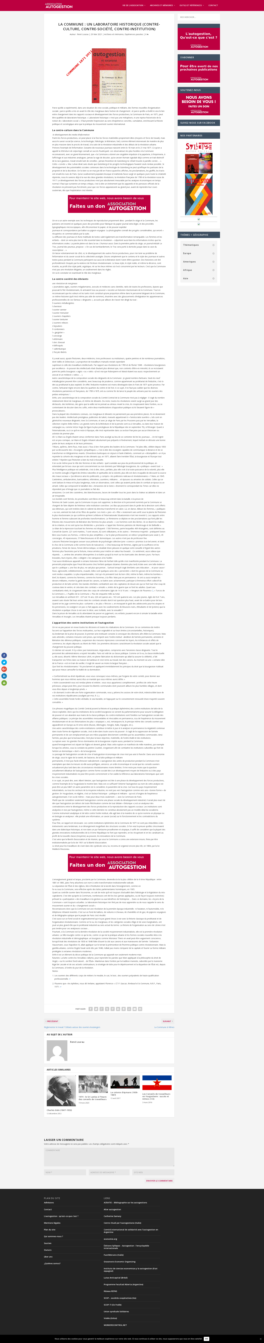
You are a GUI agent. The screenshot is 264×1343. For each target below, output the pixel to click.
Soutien (47, 1243)
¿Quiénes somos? (52, 1263)
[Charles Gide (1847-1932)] (61, 1090)
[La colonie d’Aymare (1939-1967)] (125, 1081)
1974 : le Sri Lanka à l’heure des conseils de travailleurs (93, 1098)
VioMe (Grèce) (110, 1318)
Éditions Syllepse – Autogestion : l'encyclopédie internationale (126, 1246)
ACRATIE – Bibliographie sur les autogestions (125, 1202)
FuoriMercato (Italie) (113, 1255)
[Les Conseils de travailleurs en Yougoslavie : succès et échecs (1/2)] (157, 1082)
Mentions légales (52, 1223)
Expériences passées (134, 34)
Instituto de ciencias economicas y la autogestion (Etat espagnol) (130, 1269)
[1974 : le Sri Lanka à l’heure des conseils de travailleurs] (93, 1084)
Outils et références (191, 5)
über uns (48, 1256)
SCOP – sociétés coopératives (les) (120, 1298)
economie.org (110, 1239)
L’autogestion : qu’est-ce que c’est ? (61, 1216)
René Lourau (83, 34)
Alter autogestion (112, 1209)
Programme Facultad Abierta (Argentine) (123, 1284)
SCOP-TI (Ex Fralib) (112, 1304)
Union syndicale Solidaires (116, 1311)
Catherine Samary (112, 1216)
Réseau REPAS (110, 1291)
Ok (206, 1339)
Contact (213, 5)
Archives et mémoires (161, 5)
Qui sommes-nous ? (53, 1236)
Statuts (47, 1250)
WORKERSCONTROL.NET (115, 1325)
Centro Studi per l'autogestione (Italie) (122, 1223)
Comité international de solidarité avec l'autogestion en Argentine (131, 1230)
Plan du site (49, 1229)
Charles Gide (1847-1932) (59, 1110)
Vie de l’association (133, 5)
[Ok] (260, 1339)
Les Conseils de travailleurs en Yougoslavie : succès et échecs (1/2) (156, 1096)
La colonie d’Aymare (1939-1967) (124, 1093)
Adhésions (49, 1202)
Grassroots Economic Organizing (119, 1261)
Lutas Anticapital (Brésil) (115, 1277)
